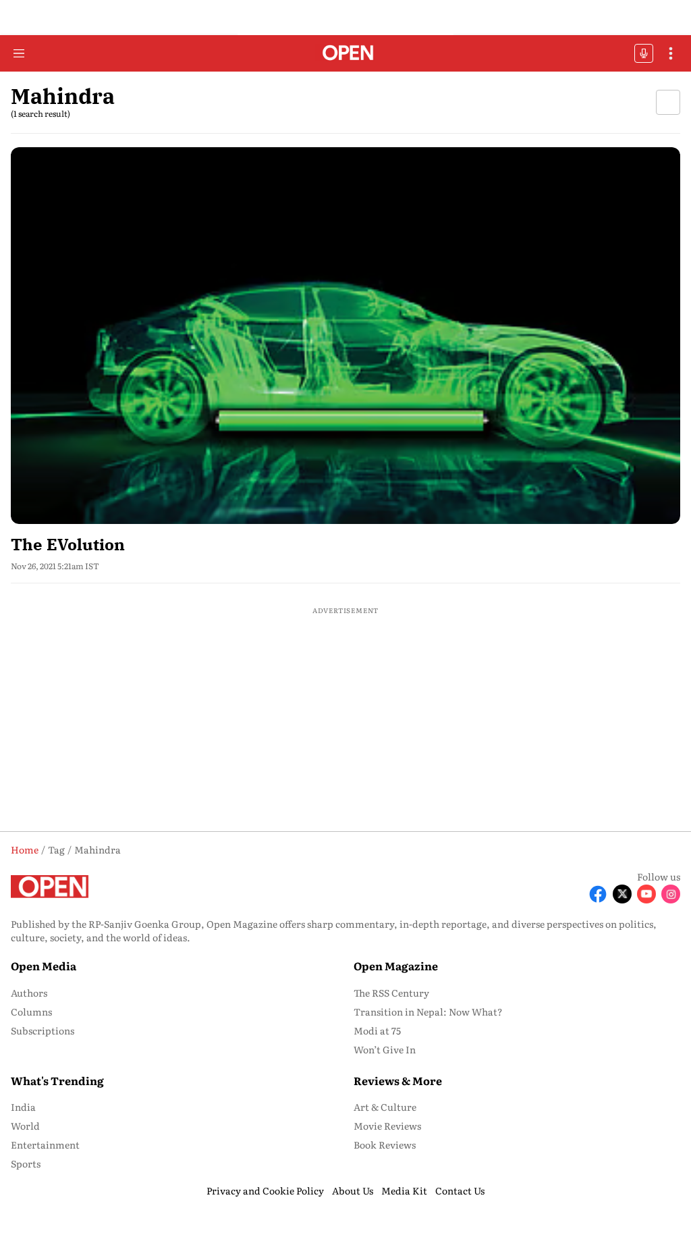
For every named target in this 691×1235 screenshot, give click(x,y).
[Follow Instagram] (670, 894)
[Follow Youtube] (646, 894)
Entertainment (45, 1144)
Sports (25, 1163)
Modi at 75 (377, 1030)
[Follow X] (622, 894)
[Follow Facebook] (597, 894)
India (23, 1106)
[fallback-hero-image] (345, 335)
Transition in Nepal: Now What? (428, 1011)
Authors (29, 992)
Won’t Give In (385, 1049)
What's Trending (57, 1080)
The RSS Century (391, 992)
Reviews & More (398, 1080)
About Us (352, 1190)
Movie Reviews (387, 1125)
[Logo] (346, 53)
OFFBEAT (643, 53)
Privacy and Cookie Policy (265, 1190)
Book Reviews (385, 1144)
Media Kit (404, 1190)
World (25, 1125)
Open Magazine (396, 965)
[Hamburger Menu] (19, 53)
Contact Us (460, 1190)
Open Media (43, 965)
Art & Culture (385, 1106)
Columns (31, 1011)
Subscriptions (42, 1030)
